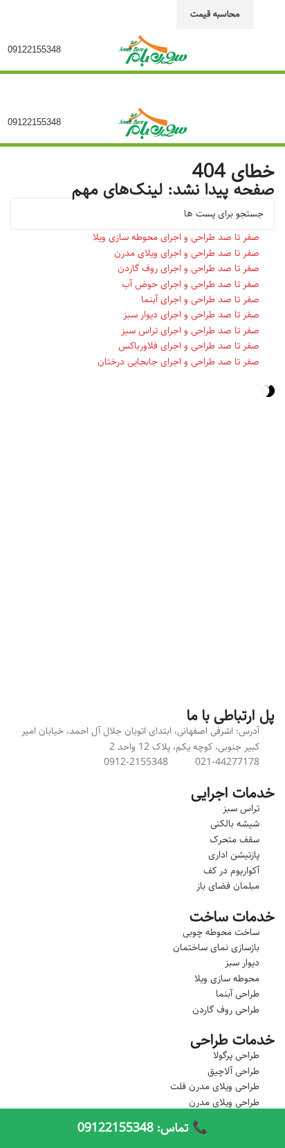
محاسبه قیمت (215, 14)
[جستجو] (26, 214)
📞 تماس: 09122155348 (142, 1128)
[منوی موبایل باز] (268, 50)
